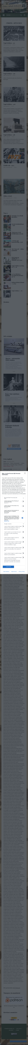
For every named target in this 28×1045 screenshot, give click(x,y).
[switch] (23, 501)
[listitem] (14, 498)
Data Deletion (6, 571)
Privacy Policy (22, 571)
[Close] (25, 473)
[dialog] (14, 522)
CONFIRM (8, 566)
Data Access (14, 571)
